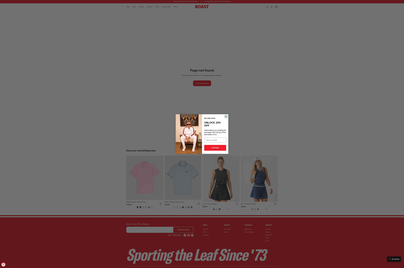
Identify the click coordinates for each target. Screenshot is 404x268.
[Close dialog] (226, 116)
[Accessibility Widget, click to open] (3, 264)
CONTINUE (215, 148)
